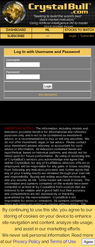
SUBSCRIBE (16, 36)
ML (47, 30)
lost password (48, 94)
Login (72, 36)
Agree (88, 242)
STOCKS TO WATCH (79, 30)
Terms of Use (63, 241)
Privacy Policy (26, 241)
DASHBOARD (16, 30)
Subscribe (87, 36)
